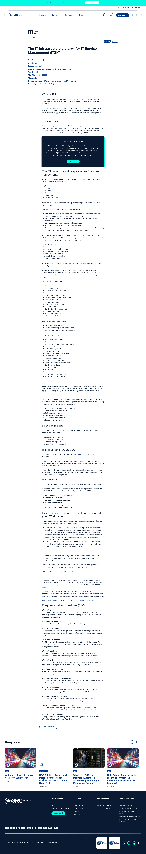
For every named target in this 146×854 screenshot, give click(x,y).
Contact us (72, 161)
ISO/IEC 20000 (81, 454)
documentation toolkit (71, 523)
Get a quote (121, 15)
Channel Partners (79, 805)
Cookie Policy (41, 842)
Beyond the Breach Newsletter (60, 808)
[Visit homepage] (17, 15)
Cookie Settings (52, 842)
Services (55, 15)
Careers (76, 811)
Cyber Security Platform (103, 808)
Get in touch (57, 813)
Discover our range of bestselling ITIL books (58, 571)
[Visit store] (132, 15)
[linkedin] (134, 843)
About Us (76, 802)
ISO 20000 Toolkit (51, 541)
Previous (131, 742)
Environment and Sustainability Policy (128, 812)
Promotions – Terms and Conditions (129, 816)
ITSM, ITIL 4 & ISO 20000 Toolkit (57, 528)
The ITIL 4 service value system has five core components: (49, 69)
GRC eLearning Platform (104, 805)
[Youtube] (138, 843)
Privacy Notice (31, 842)
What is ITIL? (32, 63)
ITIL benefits (32, 78)
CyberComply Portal (102, 802)
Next (136, 742)
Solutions (42, 15)
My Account (137, 8)
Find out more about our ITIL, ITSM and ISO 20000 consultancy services (68, 600)
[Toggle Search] (136, 15)
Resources (68, 15)
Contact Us (54, 805)
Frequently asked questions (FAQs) (41, 84)
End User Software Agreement (128, 808)
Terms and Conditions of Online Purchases (128, 821)
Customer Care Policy (125, 805)
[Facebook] (129, 843)
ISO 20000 (46, 461)
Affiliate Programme (80, 815)
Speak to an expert (35, 66)
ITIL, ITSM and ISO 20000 (37, 75)
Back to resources (49, 727)
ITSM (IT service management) (53, 101)
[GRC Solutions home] (27, 801)
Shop (81, 15)
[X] (124, 843)
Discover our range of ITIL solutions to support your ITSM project (52, 81)
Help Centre (55, 802)
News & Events (78, 808)
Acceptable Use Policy (125, 802)
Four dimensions (34, 72)
